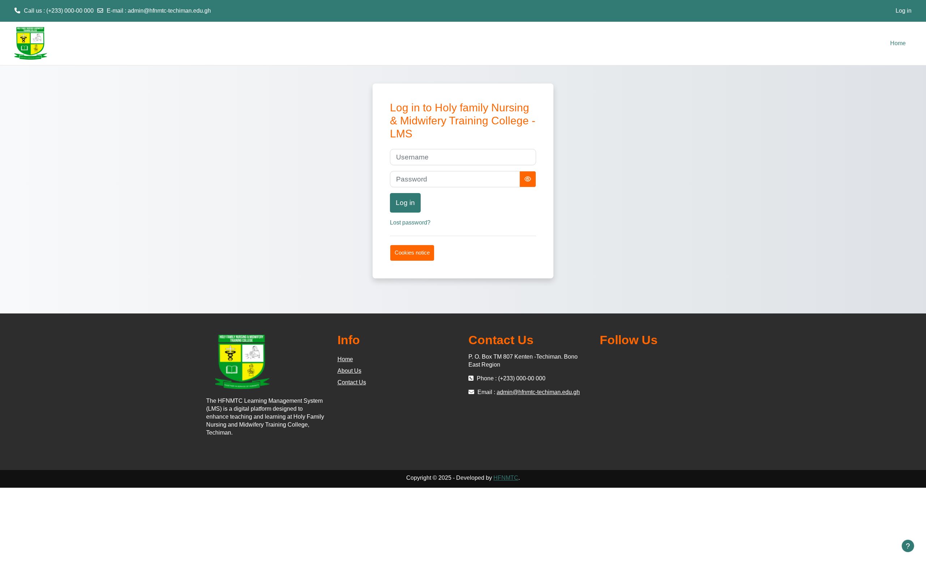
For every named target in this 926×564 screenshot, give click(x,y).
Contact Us (351, 382)
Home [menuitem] (898, 43)
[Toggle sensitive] (527, 179)
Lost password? (410, 222)
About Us (349, 371)
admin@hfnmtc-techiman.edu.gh (169, 11)
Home (345, 359)
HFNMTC (505, 478)
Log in (904, 11)
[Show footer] (907, 545)
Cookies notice (412, 252)
